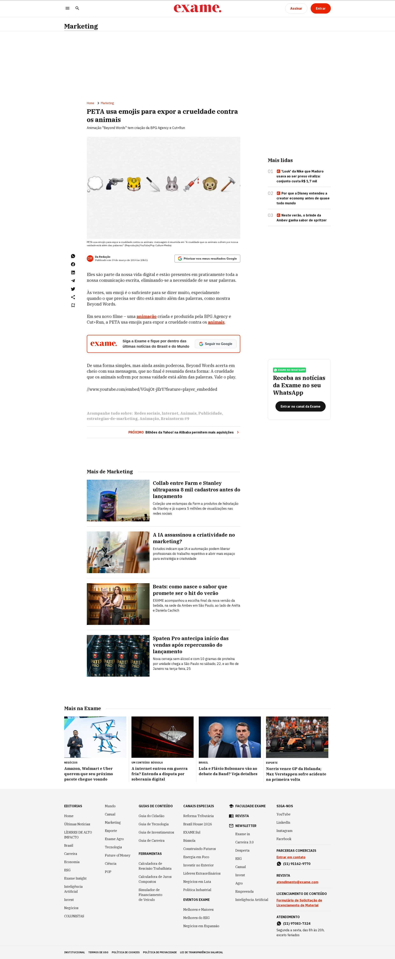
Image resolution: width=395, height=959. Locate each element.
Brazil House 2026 (197, 824)
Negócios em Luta (197, 882)
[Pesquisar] (77, 8)
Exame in (242, 834)
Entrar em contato (291, 857)
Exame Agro (114, 839)
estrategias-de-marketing (112, 418)
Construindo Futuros (199, 849)
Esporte (111, 831)
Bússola (157, 762)
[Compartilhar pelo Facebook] (73, 264)
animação (147, 316)
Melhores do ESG (196, 918)
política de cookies (126, 952)
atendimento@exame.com (297, 882)
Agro (239, 883)
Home (90, 103)
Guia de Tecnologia (154, 824)
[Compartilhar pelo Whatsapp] (73, 256)
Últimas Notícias (77, 824)
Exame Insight (75, 878)
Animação (149, 418)
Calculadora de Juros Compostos (155, 879)
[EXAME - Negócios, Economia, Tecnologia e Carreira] (197, 8)
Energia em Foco (196, 857)
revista (242, 816)
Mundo (110, 806)
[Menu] (67, 8)
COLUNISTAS (74, 916)
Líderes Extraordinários (202, 873)
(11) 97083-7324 (296, 923)
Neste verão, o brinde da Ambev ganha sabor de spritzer (301, 217)
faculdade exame (250, 806)
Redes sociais (147, 413)
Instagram (284, 831)
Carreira (70, 854)
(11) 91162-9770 (296, 864)
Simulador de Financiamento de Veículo (150, 895)
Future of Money (117, 855)
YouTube (283, 814)
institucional (74, 952)
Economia (72, 862)
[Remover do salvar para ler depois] (73, 305)
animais (216, 322)
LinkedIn (283, 822)
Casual (110, 814)
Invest (69, 900)
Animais (188, 413)
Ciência (110, 863)
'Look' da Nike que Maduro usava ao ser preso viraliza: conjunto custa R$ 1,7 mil (300, 176)
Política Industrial (197, 890)
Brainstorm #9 (175, 418)
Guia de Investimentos (156, 832)
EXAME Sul (191, 832)
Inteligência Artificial (73, 888)
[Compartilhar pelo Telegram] (73, 280)
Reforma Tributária (198, 816)
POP (108, 872)
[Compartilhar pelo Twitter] (73, 288)
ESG (67, 870)
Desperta (242, 850)
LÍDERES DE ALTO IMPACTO (78, 834)
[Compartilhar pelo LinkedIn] (73, 272)
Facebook (283, 839)
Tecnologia (113, 847)
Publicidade (210, 413)
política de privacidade (160, 952)
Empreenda (244, 891)
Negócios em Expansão (201, 926)
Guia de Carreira (152, 840)
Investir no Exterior (198, 865)
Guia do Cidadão (151, 816)
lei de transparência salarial (201, 952)
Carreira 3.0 (244, 842)
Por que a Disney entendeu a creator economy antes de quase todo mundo (303, 198)
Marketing (81, 26)
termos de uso (98, 952)
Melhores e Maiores (198, 909)
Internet (170, 413)
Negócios (71, 908)
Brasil (68, 845)
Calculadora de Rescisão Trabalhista (155, 865)
